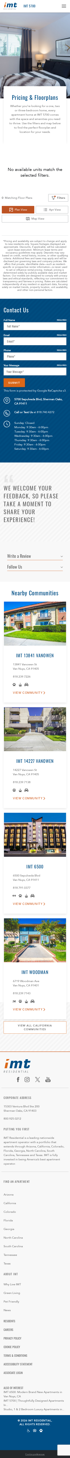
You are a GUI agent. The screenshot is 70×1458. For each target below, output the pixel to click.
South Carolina (13, 1246)
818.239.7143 (22, 993)
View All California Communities (35, 1027)
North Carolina (13, 1238)
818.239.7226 (22, 677)
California (10, 1203)
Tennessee (10, 1255)
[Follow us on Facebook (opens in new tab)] (19, 1079)
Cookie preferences (35, 1454)
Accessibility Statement (18, 1364)
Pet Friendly (11, 1302)
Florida (8, 1220)
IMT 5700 (30, 6)
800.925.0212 (12, 1119)
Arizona (8, 1195)
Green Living (12, 1293)
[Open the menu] (62, 6)
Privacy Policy (12, 1338)
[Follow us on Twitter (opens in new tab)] (39, 1079)
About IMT (11, 1274)
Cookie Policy (12, 1347)
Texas (7, 1264)
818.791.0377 (22, 888)
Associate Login (13, 1373)
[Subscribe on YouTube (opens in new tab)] (49, 1079)
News (7, 1310)
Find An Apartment (17, 1181)
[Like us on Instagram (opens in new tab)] (28, 1079)
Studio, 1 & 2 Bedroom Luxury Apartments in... (34, 1409)
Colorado (10, 1212)
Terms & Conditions (15, 1355)
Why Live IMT (12, 1284)
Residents (9, 1321)
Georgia (9, 1229)
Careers (8, 1329)
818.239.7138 (22, 782)
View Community (28, 692)
